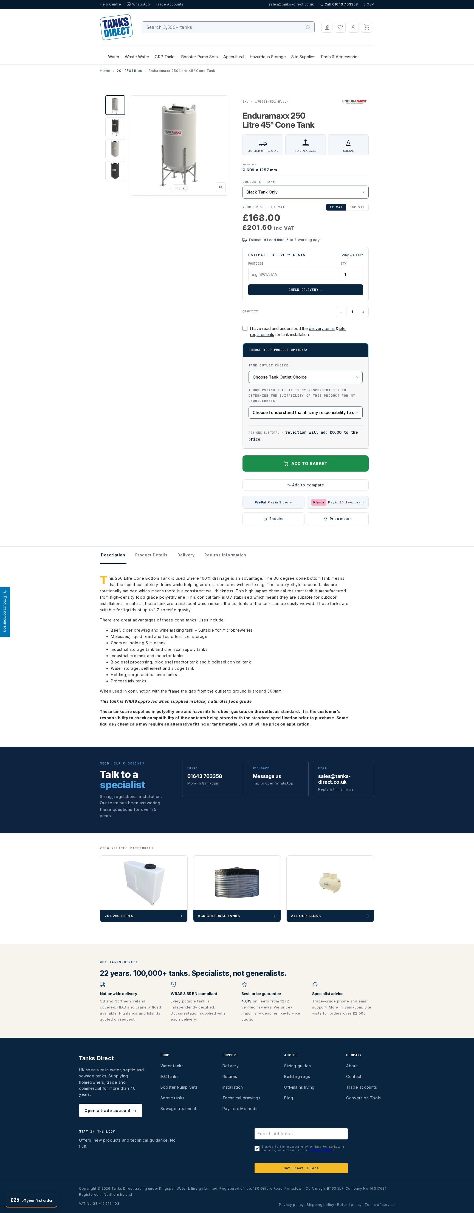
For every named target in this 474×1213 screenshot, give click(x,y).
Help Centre (110, 4)
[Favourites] (340, 27)
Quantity (250, 311)
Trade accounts (361, 1087)
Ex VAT (336, 207)
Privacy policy (291, 1205)
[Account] (353, 27)
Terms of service (380, 1205)
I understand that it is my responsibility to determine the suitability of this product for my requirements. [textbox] (302, 395)
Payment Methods (240, 1108)
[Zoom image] (221, 187)
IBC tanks (169, 1076)
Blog (288, 1098)
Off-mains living (299, 1087)
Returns (229, 1076)
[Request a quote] (326, 27)
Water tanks (172, 1065)
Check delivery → (306, 290)
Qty (343, 263)
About (352, 1065)
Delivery (230, 1065)
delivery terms (322, 328)
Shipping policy (320, 1205)
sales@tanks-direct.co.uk (291, 4)
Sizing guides (297, 1065)
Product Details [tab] (151, 555)
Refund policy (349, 1205)
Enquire (276, 519)
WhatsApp (141, 4)
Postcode (255, 263)
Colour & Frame (258, 182)
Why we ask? (352, 255)
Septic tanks (172, 1098)
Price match (341, 519)
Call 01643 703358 (341, 4)
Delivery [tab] (186, 555)
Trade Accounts (169, 4)
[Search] (308, 28)
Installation (232, 1087)
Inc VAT (357, 207)
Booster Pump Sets (179, 1087)
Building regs (297, 1076)
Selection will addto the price (303, 436)
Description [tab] (113, 555)
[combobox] (228, 27)
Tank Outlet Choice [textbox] (269, 365)
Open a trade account (110, 1110)
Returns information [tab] (225, 555)
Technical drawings (241, 1098)
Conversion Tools (363, 1098)
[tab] (115, 105)
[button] (366, 27)
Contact (353, 1076)
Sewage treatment (178, 1108)
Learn (287, 502)
